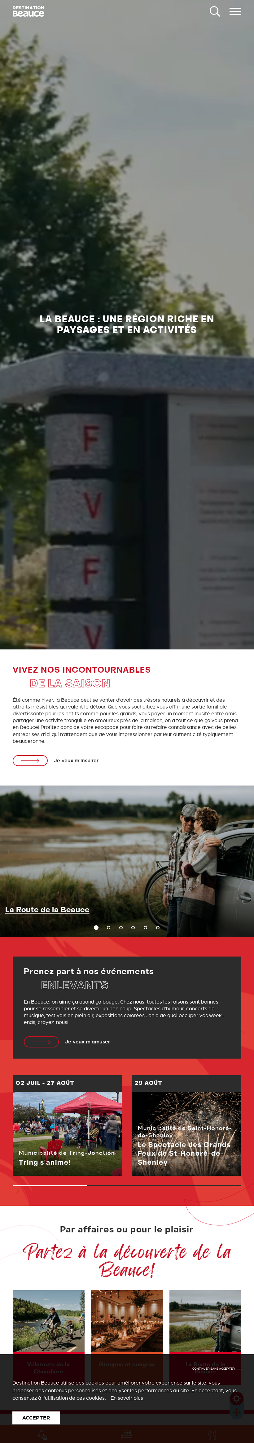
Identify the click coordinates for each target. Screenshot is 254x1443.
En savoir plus (127, 1398)
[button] (108, 927)
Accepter (36, 1417)
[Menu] (235, 11)
